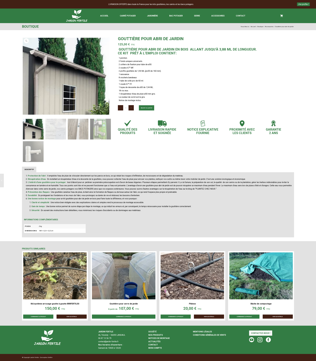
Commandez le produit (123, 316)
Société (152, 331)
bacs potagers (86, 189)
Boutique (30, 26)
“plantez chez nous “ (206, 189)
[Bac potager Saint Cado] (2, 180)
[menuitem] (104, 16)
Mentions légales (202, 331)
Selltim (50, 357)
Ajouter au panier (146, 108)
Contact (153, 345)
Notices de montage (159, 338)
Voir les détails (72, 316)
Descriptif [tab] (29, 169)
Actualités (154, 341)
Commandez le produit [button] (38, 316)
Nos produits (155, 335)
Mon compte (155, 348)
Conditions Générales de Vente (209, 335)
